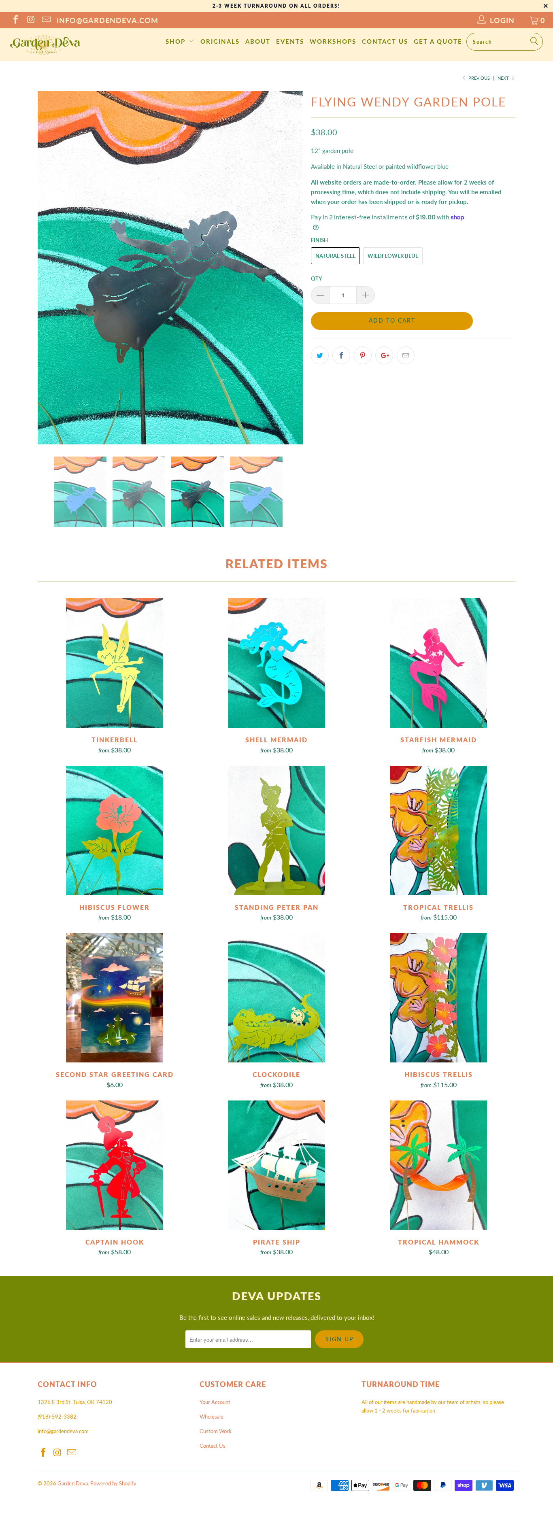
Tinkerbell (114, 663)
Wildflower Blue (393, 256)
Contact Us (385, 41)
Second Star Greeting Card (114, 997)
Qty (316, 278)
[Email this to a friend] (406, 355)
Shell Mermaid (276, 663)
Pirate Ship (276, 1165)
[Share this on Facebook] (341, 355)
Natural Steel (335, 256)
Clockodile (276, 997)
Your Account (215, 1402)
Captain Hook (114, 1165)
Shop (177, 41)
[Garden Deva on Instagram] (30, 20)
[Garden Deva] (44, 44)
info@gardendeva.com (107, 20)
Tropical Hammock (438, 1165)
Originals (220, 41)
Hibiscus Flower (114, 830)
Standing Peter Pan (276, 830)
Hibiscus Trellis (438, 997)
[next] (288, 267)
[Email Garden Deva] (46, 20)
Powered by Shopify (113, 1483)
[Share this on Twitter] (320, 355)
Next (504, 78)
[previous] (51, 267)
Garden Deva (72, 1483)
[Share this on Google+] (384, 355)
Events (290, 41)
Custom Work (216, 1431)
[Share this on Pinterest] (363, 355)
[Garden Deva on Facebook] (15, 20)
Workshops (333, 41)
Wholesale (211, 1416)
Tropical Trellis (438, 830)
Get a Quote (438, 41)
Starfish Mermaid (438, 663)
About (257, 41)
